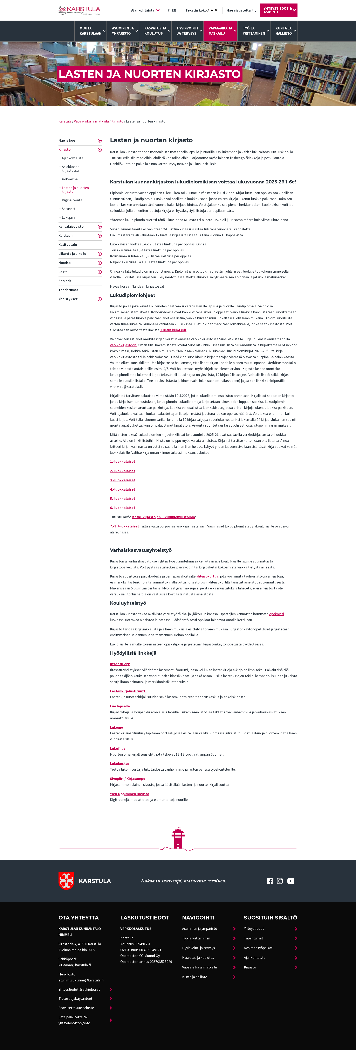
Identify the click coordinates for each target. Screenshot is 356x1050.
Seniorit (65, 280)
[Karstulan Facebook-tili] (270, 881)
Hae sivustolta (239, 10)
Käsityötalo (68, 244)
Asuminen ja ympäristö (123, 31)
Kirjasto (117, 121)
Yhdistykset (68, 298)
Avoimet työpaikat (258, 947)
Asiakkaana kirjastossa (70, 168)
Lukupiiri (68, 217)
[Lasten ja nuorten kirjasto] (79, 10)
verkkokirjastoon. (123, 345)
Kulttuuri (66, 235)
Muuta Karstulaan (90, 31)
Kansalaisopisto (71, 226)
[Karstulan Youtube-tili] (290, 881)
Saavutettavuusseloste (76, 1007)
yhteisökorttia (207, 576)
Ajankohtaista (143, 10)
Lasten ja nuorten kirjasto (75, 189)
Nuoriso (65, 262)
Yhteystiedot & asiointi (278, 10)
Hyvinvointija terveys (187, 31)
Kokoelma (70, 179)
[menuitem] (144, 10)
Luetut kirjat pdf (173, 330)
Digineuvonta (72, 200)
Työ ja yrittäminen (254, 31)
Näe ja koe (67, 140)
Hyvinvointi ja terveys (198, 947)
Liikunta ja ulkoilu (72, 253)
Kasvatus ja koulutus (155, 31)
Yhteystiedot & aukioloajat (79, 989)
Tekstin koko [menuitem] (201, 10)
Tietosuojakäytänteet (75, 998)
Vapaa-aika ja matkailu (220, 31)
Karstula (65, 121)
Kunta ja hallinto (284, 31)
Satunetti (69, 208)
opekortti (276, 613)
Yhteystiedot (254, 928)
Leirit (63, 271)
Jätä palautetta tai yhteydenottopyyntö (74, 1020)
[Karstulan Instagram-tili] (280, 881)
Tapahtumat (68, 289)
